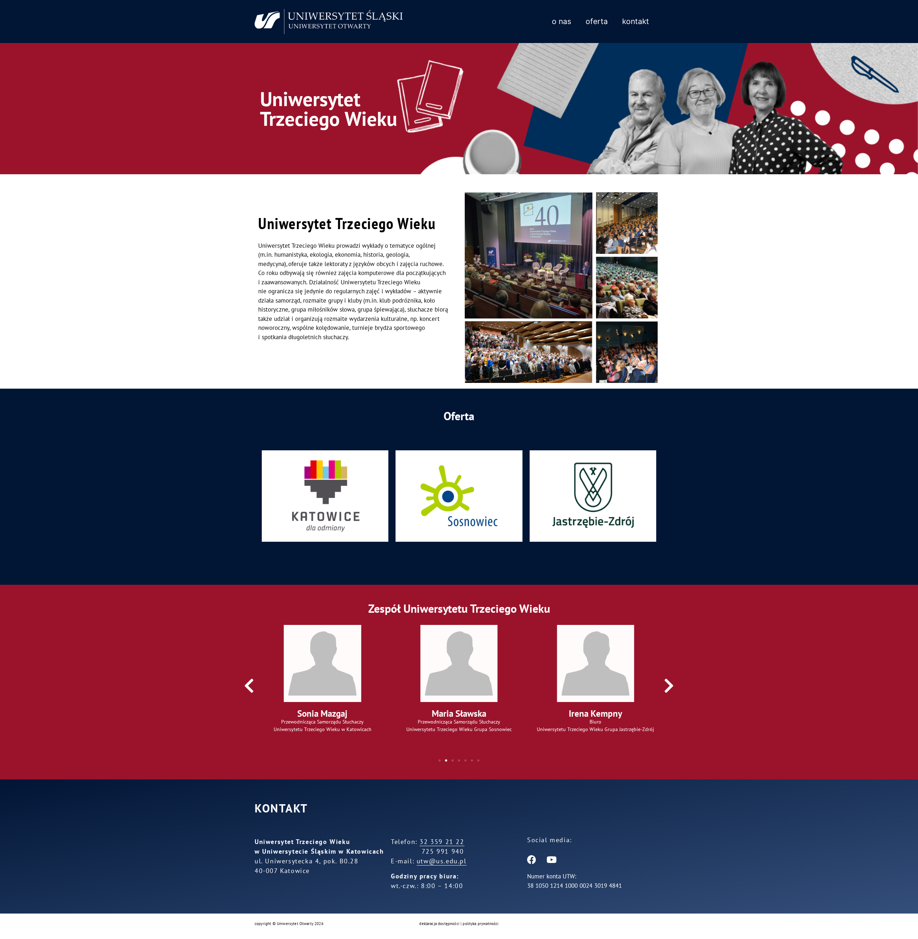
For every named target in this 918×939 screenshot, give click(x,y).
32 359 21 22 (442, 842)
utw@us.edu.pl (442, 861)
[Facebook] (532, 859)
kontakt (635, 21)
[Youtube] (551, 859)
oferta (597, 21)
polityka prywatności (480, 923)
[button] (249, 686)
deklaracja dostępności (439, 923)
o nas (561, 21)
